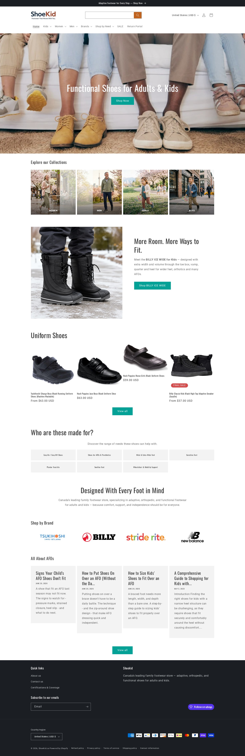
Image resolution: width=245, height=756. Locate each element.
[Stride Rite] (146, 537)
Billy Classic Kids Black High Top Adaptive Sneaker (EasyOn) (191, 395)
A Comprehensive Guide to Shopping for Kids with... (191, 578)
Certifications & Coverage (45, 687)
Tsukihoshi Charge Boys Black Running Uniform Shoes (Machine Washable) (52, 395)
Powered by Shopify (59, 748)
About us (36, 675)
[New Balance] (192, 537)
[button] (47, 26)
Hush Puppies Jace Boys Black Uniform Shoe (96, 393)
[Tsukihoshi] (52, 537)
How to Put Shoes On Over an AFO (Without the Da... (99, 578)
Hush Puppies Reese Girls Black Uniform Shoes (143, 375)
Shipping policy (130, 748)
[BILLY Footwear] (99, 537)
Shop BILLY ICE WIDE (152, 285)
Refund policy (77, 748)
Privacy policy (93, 748)
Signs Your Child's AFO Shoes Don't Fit (51, 575)
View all (123, 411)
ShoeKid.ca (44, 748)
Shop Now (122, 100)
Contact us (37, 681)
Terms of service (111, 748)
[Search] (138, 15)
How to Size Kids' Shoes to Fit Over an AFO (143, 578)
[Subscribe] (87, 707)
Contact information (149, 748)
